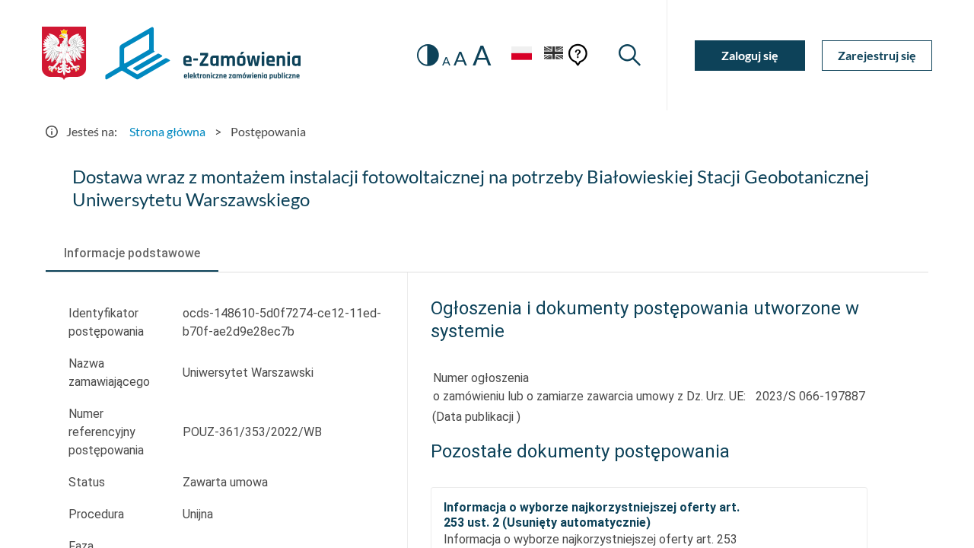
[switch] (428, 55)
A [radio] (446, 61)
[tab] (132, 253)
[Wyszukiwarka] (629, 55)
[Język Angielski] (554, 55)
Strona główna (167, 131)
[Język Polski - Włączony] (521, 55)
